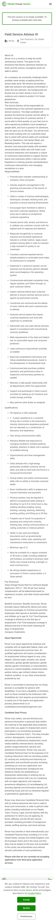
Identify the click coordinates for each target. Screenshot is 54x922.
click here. (37, 20)
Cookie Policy (34, 893)
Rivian (11, 41)
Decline (26, 908)
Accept (26, 899)
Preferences (26, 916)
